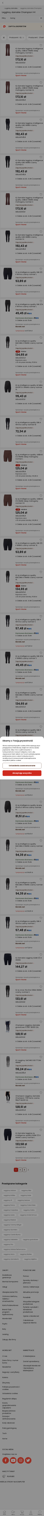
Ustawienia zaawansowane (22, 765)
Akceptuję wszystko (22, 773)
